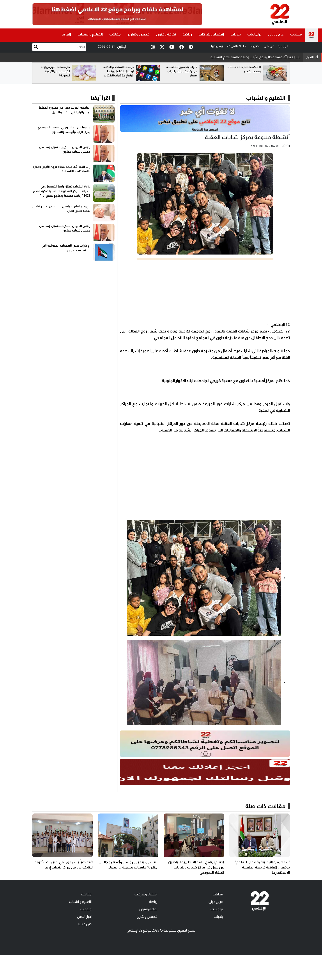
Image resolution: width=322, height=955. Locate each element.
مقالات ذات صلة (265, 806)
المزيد (66, 34)
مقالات (115, 34)
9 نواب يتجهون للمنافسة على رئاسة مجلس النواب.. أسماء (245, 71)
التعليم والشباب (90, 34)
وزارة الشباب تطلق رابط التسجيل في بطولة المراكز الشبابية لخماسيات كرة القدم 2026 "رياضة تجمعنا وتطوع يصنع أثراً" (218, 57)
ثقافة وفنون (166, 34)
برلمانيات (254, 34)
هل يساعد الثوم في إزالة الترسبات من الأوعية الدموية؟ (119, 71)
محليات (296, 34)
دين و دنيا (85, 924)
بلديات (235, 34)
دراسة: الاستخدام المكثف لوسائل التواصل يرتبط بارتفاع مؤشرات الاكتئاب (181, 71)
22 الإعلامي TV (236, 46)
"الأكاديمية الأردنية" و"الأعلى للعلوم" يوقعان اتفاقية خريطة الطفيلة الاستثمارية (262, 867)
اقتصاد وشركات (211, 34)
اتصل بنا (255, 46)
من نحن (269, 46)
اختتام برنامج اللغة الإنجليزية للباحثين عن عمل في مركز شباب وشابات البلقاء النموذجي (196, 867)
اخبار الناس (84, 916)
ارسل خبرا (217, 46)
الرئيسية (283, 46)
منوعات (86, 909)
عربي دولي (276, 34)
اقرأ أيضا (100, 98)
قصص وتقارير (138, 34)
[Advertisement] (205, 290)
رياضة (187, 34)
